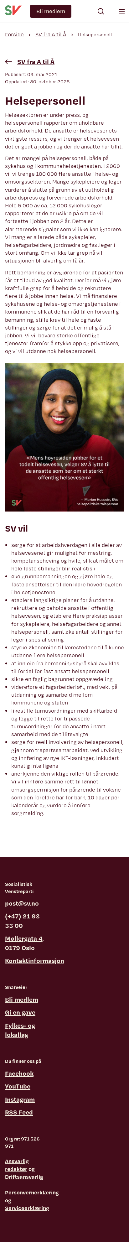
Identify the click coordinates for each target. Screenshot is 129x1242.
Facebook (19, 1073)
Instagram (20, 1099)
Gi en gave (20, 1012)
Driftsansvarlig (24, 1176)
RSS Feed (19, 1112)
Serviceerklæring (27, 1208)
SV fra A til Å (50, 34)
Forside (14, 34)
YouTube (17, 1086)
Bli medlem (50, 11)
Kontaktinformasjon (34, 960)
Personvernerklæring (32, 1192)
